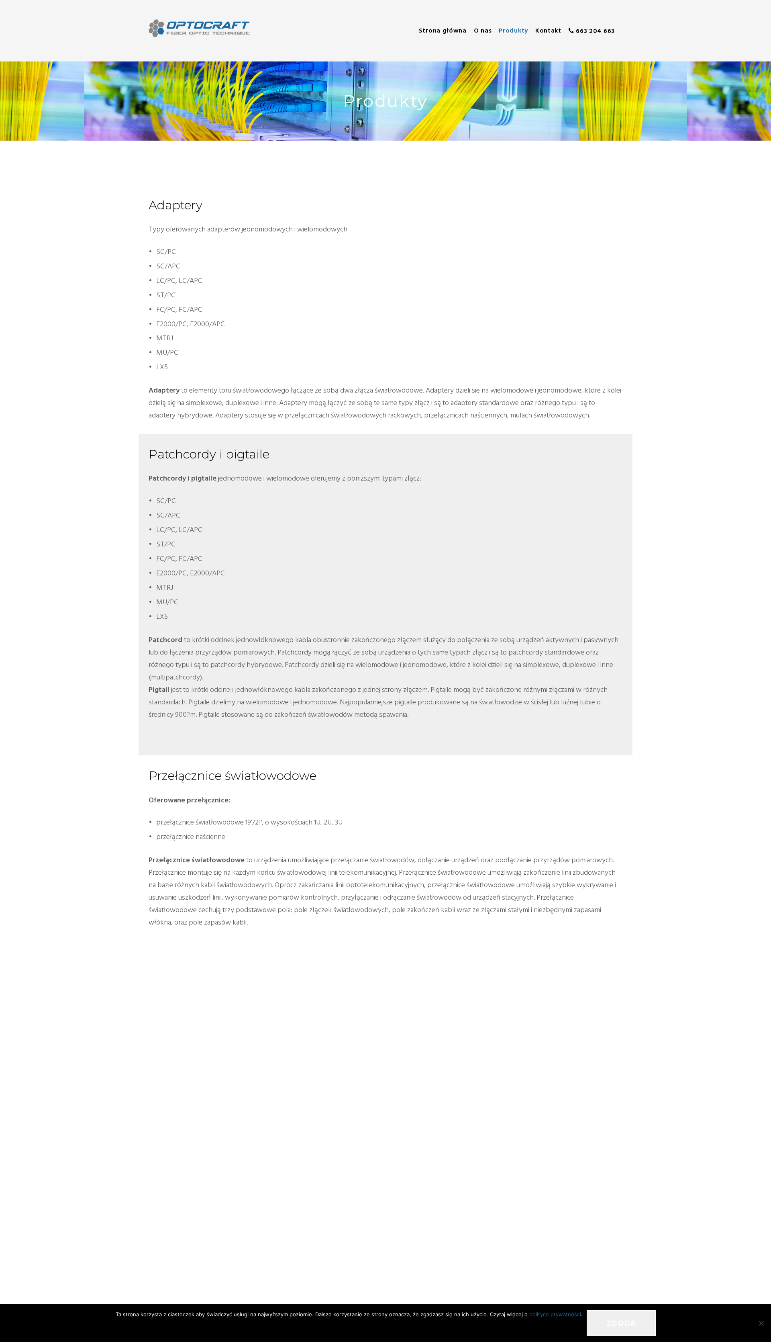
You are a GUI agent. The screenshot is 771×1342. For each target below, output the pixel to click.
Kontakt (548, 30)
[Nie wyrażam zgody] (761, 1323)
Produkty (513, 30)
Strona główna (443, 30)
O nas (483, 30)
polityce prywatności (555, 1314)
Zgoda (621, 1323)
